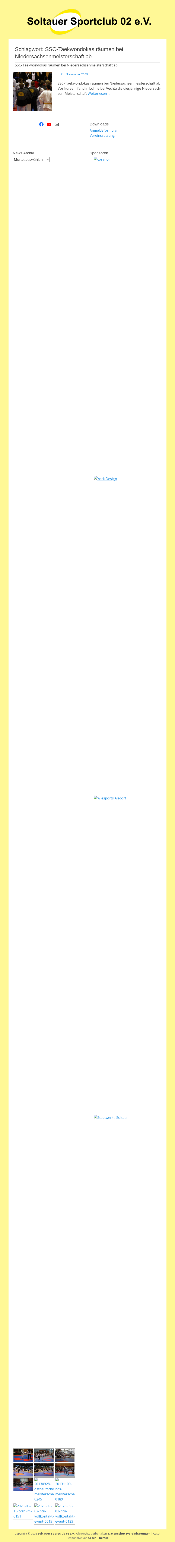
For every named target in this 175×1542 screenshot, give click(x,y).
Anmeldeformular (104, 130)
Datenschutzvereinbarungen (129, 1533)
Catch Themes (98, 1538)
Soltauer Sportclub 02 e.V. (56, 1533)
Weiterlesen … (99, 93)
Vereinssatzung (102, 135)
